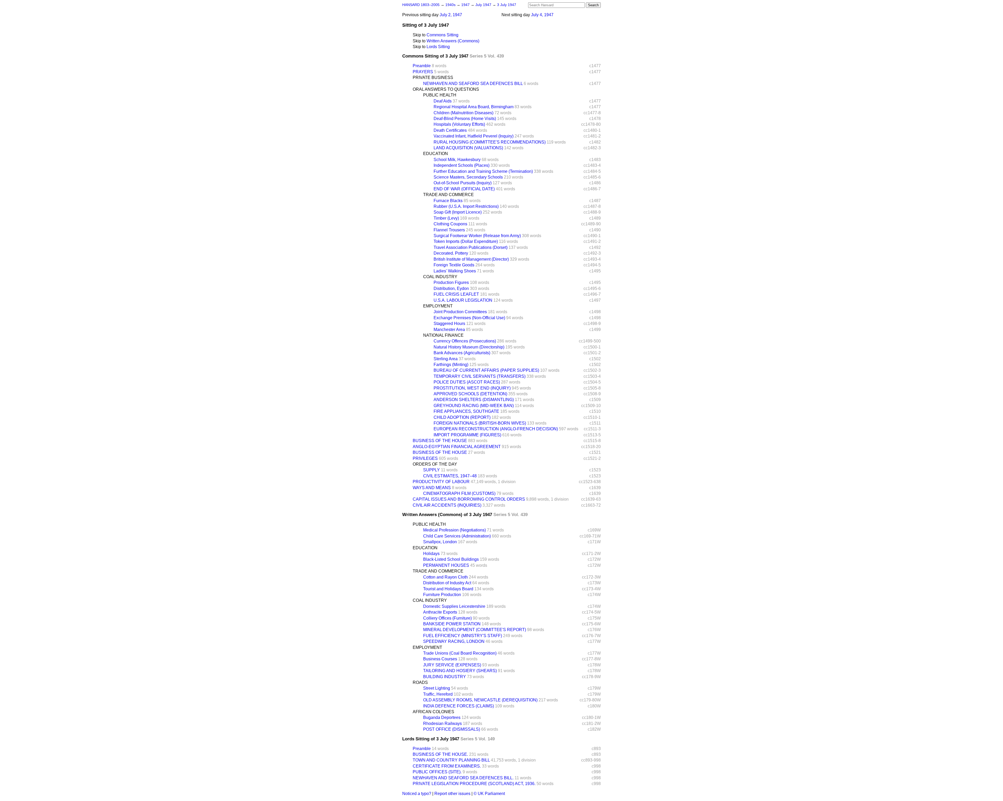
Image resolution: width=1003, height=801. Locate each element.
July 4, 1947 (542, 15)
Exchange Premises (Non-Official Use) (469, 318)
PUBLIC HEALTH (439, 95)
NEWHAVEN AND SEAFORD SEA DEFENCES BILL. (463, 778)
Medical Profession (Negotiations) (454, 530)
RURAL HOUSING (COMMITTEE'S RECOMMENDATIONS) (490, 142)
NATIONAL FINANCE (443, 335)
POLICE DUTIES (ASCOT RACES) (467, 382)
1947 (466, 5)
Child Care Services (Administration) (457, 536)
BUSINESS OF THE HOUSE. (440, 754)
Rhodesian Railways (442, 723)
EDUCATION (435, 153)
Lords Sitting (438, 46)
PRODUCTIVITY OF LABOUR (441, 481)
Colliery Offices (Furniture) (447, 618)
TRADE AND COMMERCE (448, 194)
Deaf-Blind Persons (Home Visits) (465, 118)
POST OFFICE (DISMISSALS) (451, 729)
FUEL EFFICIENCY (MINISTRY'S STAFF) (462, 635)
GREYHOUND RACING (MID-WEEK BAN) (474, 405)
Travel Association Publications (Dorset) (471, 247)
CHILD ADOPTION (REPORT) (462, 417)
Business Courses (440, 659)
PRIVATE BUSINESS (433, 77)
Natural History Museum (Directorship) (469, 347)
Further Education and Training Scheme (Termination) (483, 171)
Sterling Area (446, 359)
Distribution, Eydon (451, 288)
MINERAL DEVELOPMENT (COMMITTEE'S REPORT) (474, 629)
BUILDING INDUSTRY (444, 676)
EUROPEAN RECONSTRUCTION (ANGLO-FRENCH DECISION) (496, 429)
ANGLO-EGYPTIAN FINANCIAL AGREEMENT (457, 446)
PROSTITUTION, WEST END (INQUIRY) (472, 388)
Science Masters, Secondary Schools (468, 177)
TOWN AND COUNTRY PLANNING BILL (451, 760)
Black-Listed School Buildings (451, 559)
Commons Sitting (442, 35)
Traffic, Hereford (438, 694)
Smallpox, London (440, 542)
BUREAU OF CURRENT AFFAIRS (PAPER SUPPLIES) (486, 370)
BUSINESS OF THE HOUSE (440, 440)
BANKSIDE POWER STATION (452, 624)
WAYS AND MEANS (432, 487)
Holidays (431, 553)
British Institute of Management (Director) (471, 259)
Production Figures (451, 282)
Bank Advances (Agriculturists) (462, 353)
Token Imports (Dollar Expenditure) (466, 241)
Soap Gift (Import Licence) (458, 212)
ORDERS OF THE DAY (435, 464)
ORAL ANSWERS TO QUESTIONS (446, 89)
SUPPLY (431, 470)
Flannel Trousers (449, 230)
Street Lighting (436, 688)
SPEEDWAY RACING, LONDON (454, 641)
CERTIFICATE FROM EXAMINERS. (447, 766)
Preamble (422, 66)
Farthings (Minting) (451, 364)
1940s (451, 5)
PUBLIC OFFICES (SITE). (437, 772)
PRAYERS (423, 72)
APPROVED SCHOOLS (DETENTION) (470, 394)
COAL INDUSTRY (440, 276)
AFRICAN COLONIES (433, 712)
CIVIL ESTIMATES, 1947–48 (450, 476)
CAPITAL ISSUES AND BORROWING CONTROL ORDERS (469, 499)
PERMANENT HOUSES (446, 565)
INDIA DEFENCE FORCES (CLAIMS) (458, 706)
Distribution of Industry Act (447, 583)
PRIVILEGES (425, 458)
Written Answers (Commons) (453, 41)
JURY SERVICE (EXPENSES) (452, 665)
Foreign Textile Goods (454, 265)
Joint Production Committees (460, 312)
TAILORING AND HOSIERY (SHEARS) (460, 670)
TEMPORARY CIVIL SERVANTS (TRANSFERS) (480, 376)
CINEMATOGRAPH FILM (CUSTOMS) (459, 493)
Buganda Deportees (441, 717)
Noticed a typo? (416, 793)
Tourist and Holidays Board (448, 589)
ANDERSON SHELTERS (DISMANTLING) (474, 399)
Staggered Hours (449, 323)
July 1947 (483, 5)
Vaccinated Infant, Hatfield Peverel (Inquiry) (474, 136)
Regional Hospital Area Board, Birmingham (474, 107)
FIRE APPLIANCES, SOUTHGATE (466, 411)
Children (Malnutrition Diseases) (463, 113)
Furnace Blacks (448, 200)
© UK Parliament (489, 793)
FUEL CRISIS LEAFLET (456, 294)
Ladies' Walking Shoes (455, 271)
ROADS (420, 682)
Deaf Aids (443, 101)
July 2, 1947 (451, 15)
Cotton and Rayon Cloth (445, 577)
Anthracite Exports (440, 612)
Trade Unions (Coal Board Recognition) (460, 653)
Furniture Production (442, 594)
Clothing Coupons (450, 224)
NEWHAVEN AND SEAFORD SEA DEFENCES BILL (473, 83)
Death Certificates (450, 130)
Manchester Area (449, 329)
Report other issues (452, 793)
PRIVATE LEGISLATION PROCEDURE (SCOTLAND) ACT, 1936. (474, 783)
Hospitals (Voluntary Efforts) (459, 124)
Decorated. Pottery (451, 253)
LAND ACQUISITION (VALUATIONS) (468, 148)
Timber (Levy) (446, 218)
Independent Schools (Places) (461, 165)
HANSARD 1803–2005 (421, 5)
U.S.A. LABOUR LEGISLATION (463, 300)
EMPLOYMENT (438, 306)
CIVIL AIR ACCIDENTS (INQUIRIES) (447, 505)
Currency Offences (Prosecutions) (465, 341)
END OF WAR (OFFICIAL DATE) (464, 189)
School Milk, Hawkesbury (457, 159)
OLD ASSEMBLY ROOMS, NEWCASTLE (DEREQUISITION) (480, 700)
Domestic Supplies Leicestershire (454, 606)
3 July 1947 (506, 5)
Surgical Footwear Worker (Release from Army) (477, 235)
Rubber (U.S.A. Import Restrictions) (466, 206)
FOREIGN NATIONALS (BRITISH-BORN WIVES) (480, 423)
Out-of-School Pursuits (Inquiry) (463, 183)
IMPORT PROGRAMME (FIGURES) (467, 435)
